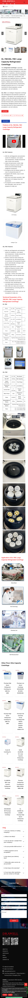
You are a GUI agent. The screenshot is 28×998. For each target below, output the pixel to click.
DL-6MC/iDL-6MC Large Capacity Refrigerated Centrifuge (7, 784)
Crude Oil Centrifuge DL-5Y (7, 752)
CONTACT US (6, 959)
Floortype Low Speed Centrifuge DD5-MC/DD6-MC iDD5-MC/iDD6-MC (20, 688)
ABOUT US (5, 949)
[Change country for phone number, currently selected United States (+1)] (2, 907)
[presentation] (7, 675)
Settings (15, 994)
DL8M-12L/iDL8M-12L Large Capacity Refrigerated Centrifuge (20, 754)
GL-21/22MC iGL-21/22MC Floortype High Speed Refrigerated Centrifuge (20, 814)
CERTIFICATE (6, 953)
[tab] (5, 121)
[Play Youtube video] (14, 141)
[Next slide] (26, 33)
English (6, 6)
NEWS (4, 955)
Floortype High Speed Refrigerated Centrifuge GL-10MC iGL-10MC (7, 688)
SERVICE (5, 957)
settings (13, 992)
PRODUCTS (5, 951)
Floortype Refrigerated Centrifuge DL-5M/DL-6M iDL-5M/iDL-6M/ (20, 784)
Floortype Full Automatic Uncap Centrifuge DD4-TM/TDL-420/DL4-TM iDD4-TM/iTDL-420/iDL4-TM (20, 721)
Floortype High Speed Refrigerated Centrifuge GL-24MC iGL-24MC (7, 718)
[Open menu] (24, 2)
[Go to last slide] (2, 33)
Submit (14, 920)
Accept (5, 994)
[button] (4, 50)
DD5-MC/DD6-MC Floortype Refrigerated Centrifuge (7, 811)
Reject (10, 994)
